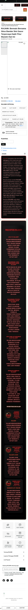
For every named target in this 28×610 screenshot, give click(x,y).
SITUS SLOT (8, 536)
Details (4, 154)
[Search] (25, 10)
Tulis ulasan (18, 101)
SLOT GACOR (20, 527)
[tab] (14, 154)
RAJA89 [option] (4, 108)
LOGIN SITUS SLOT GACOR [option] (9, 115)
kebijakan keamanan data (16, 573)
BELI (3, 144)
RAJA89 (5, 158)
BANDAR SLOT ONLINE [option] (8, 111)
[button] (8, 63)
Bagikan (5, 150)
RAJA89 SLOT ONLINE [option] (17, 119)
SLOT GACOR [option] (12, 108)
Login (17, 5)
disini (21, 125)
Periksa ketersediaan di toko (9, 148)
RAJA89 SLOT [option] (5, 119)
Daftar (24, 5)
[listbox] (14, 113)
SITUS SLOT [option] (22, 108)
